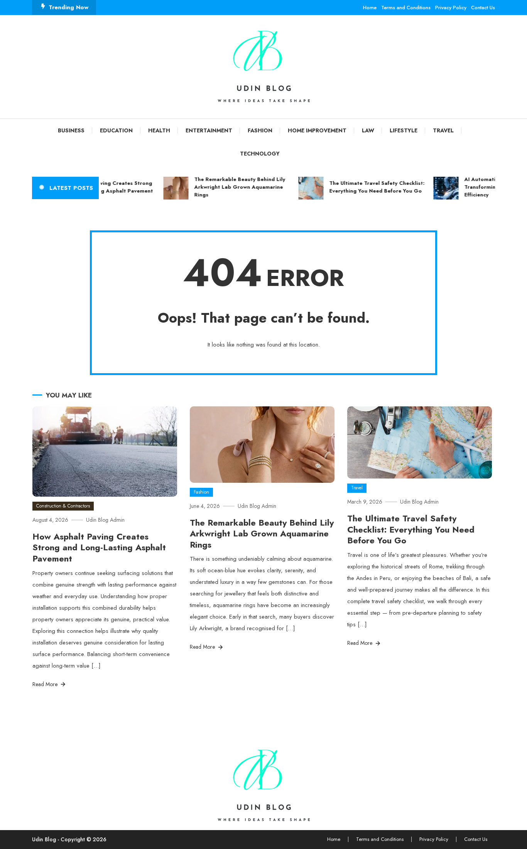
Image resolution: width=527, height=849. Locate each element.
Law (368, 130)
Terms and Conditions (406, 7)
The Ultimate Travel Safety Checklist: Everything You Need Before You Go (370, 186)
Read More (45, 684)
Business (71, 130)
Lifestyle (403, 130)
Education (116, 130)
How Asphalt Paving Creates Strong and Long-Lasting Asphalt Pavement (99, 186)
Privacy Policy (450, 7)
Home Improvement (317, 130)
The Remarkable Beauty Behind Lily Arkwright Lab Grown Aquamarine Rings (233, 187)
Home (370, 7)
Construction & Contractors (63, 505)
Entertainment (209, 130)
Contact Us (483, 7)
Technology (260, 153)
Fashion (260, 130)
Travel (443, 130)
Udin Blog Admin (105, 520)
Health (159, 130)
